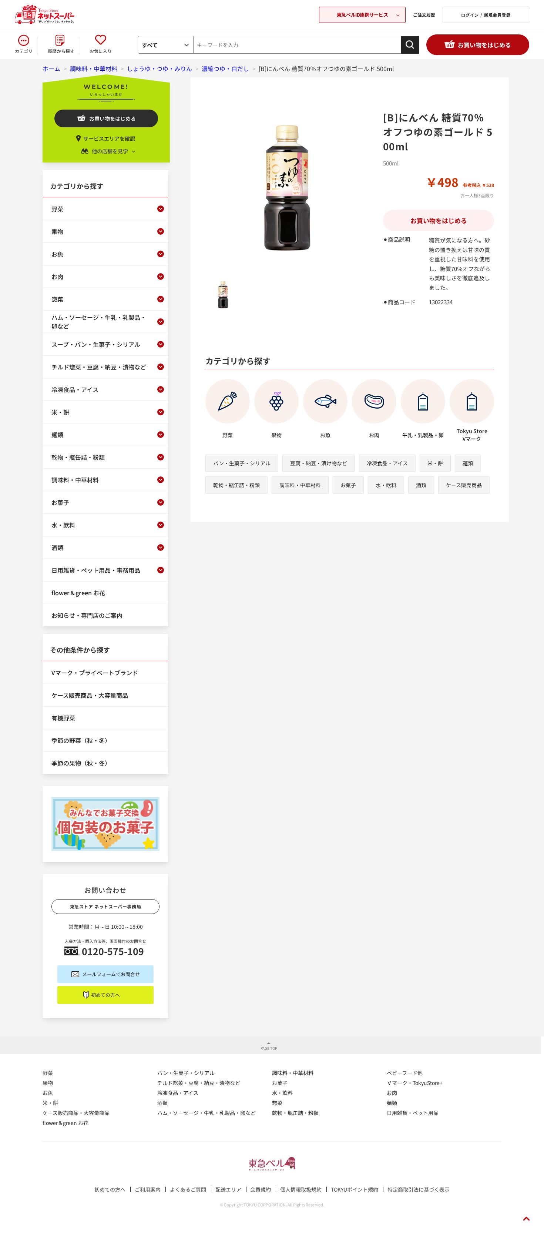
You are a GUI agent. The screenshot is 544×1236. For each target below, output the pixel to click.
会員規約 (260, 1189)
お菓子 (348, 485)
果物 (48, 1082)
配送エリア (228, 1189)
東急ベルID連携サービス (362, 14)
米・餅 (435, 463)
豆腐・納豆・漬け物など (318, 463)
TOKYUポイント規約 (354, 1189)
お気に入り (101, 51)
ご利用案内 (148, 1189)
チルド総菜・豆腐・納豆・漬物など (198, 1082)
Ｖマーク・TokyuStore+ (415, 1082)
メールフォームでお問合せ (111, 974)
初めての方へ (105, 994)
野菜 (48, 1072)
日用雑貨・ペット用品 (413, 1112)
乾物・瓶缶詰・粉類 (236, 485)
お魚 (48, 1092)
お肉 (392, 1092)
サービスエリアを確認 (109, 138)
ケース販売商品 (464, 485)
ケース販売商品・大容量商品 (76, 1112)
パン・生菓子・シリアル (242, 463)
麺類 (468, 463)
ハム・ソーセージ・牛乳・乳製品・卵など (206, 1112)
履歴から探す (61, 51)
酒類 (421, 485)
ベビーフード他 (405, 1072)
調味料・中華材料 (300, 485)
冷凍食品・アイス (387, 463)
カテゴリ (24, 51)
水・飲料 (386, 485)
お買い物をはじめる (484, 44)
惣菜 (277, 1102)
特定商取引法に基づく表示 (418, 1189)
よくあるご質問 (188, 1189)
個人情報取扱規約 (301, 1189)
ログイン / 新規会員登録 (486, 15)
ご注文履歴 (424, 14)
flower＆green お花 (65, 1122)
